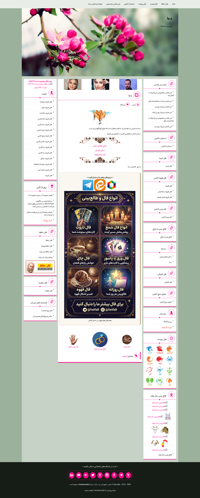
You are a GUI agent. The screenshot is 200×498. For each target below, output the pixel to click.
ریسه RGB (168, 321)
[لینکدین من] (71, 475)
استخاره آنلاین (129, 4)
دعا (169, 18)
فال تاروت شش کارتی (44, 141)
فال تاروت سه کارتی (45, 124)
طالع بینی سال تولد (165, 454)
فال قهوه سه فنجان (165, 191)
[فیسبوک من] (114, 475)
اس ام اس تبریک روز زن (163, 106)
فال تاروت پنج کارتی (45, 136)
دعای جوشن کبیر (100, 145)
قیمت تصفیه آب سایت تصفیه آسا (40, 195)
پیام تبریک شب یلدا (45, 257)
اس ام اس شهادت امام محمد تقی (160, 101)
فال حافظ (164, 4)
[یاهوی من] (128, 475)
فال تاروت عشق (46, 158)
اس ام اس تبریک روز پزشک (162, 112)
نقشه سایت (88, 490)
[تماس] (100, 475)
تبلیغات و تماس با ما (95, 4)
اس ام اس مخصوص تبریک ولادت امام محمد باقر (161, 119)
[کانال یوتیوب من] (78, 475)
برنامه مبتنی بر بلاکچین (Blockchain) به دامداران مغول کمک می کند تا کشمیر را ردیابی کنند (41, 203)
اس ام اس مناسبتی (113, 4)
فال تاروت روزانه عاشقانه (43, 164)
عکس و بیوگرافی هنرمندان (42, 316)
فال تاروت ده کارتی (45, 153)
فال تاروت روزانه (46, 102)
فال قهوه (168, 186)
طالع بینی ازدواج (166, 237)
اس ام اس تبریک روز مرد (163, 126)
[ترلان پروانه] (100, 85)
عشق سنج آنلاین (166, 302)
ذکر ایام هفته (100, 154)
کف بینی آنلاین (166, 217)
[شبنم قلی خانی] (72, 85)
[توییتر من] (93, 475)
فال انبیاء (168, 166)
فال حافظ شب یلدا (45, 251)
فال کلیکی (168, 282)
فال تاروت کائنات (46, 113)
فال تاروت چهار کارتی (44, 130)
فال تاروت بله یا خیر (45, 170)
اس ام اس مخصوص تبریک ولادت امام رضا (161, 94)
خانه (173, 4)
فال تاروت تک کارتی (45, 119)
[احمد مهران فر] (128, 85)
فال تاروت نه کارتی (45, 147)
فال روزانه (142, 4)
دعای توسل (100, 150)
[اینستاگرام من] (107, 475)
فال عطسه (48, 290)
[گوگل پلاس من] (86, 475)
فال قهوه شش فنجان (164, 197)
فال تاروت (153, 4)
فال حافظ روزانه (46, 246)
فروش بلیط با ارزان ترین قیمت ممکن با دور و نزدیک (40, 213)
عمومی (124, 356)
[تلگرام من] (121, 475)
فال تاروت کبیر (46, 107)
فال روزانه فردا (46, 310)
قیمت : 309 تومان (40, 84)
